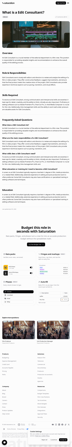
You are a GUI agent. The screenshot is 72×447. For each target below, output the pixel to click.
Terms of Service (11, 429)
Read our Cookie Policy (42, 436)
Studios (40, 378)
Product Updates (7, 410)
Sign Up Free (61, 3)
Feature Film (41, 358)
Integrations (41, 410)
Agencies (40, 381)
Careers (4, 400)
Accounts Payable (7, 368)
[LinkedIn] (59, 425)
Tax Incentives (42, 400)
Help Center (6, 414)
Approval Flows (42, 414)
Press (4, 407)
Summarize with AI (62, 17)
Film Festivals (42, 407)
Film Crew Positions (44, 397)
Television (41, 361)
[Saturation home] (8, 3)
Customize (54, 440)
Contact (4, 404)
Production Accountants (45, 374)
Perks (4, 374)
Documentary (42, 368)
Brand (4, 397)
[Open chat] (4, 442)
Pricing (4, 371)
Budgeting (5, 358)
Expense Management (9, 361)
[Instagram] (56, 425)
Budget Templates (43, 393)
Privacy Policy (20, 429)
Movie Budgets (42, 404)
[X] (69, 425)
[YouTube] (53, 425)
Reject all (44, 440)
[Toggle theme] (4, 429)
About (4, 390)
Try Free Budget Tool (34, 244)
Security (40, 417)
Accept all (63, 440)
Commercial (41, 364)
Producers (41, 371)
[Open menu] (68, 3)
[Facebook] (62, 425)
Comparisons (42, 390)
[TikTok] (65, 425)
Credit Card (5, 364)
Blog (3, 393)
